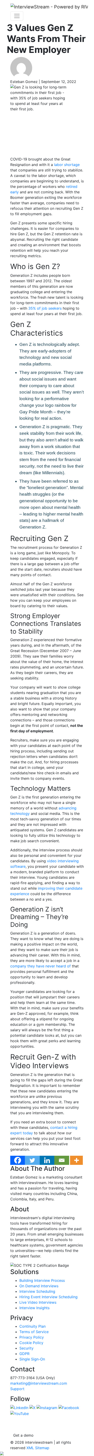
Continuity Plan (32, 1326)
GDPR (24, 1353)
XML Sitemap (37, 1448)
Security (26, 1348)
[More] (76, 1160)
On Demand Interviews (38, 1286)
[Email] (61, 1160)
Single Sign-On (32, 1359)
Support (17, 1388)
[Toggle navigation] (16, 16)
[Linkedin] (47, 1160)
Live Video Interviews (37, 1302)
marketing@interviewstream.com (38, 1383)
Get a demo (23, 1435)
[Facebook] (17, 1160)
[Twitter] (32, 1160)
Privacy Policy (31, 1337)
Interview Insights (34, 1308)
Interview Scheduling (37, 1291)
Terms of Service (34, 1331)
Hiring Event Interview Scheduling (48, 1297)
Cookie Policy (31, 1342)
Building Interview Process (42, 1280)
